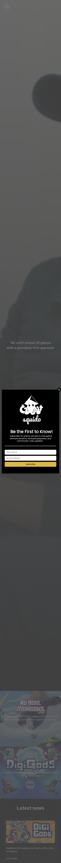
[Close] (59, 389)
